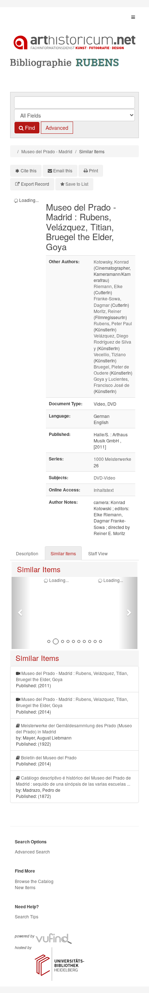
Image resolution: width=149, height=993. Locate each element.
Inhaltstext (104, 490)
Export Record (35, 184)
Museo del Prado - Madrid (46, 151)
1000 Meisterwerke (112, 459)
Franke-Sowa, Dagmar (107, 301)
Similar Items (63, 553)
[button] (21, 613)
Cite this (29, 170)
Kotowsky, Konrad (111, 262)
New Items (25, 887)
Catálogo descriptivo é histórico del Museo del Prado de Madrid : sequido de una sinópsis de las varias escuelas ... (73, 780)
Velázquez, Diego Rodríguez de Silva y (112, 341)
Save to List (76, 184)
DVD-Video (104, 478)
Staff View (98, 553)
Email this (62, 170)
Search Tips (26, 916)
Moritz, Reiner (107, 311)
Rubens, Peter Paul (113, 323)
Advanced (57, 127)
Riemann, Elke (108, 286)
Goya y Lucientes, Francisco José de (111, 382)
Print (93, 170)
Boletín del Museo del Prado (49, 757)
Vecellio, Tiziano (110, 354)
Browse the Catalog (34, 881)
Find (29, 127)
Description (27, 553)
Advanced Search (32, 851)
